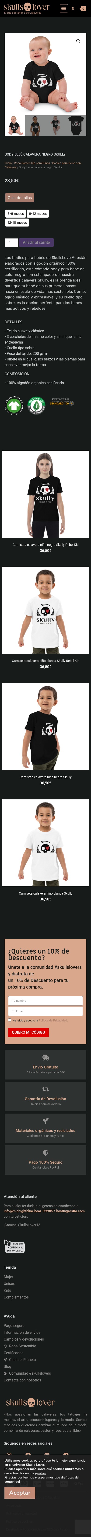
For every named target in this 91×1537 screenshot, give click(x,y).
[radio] (15, 213)
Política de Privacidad (53, 1020)
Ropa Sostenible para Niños (32, 163)
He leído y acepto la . (40, 1020)
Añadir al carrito (36, 242)
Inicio (8, 163)
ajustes (40, 1473)
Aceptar (20, 1493)
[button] (64, 8)
